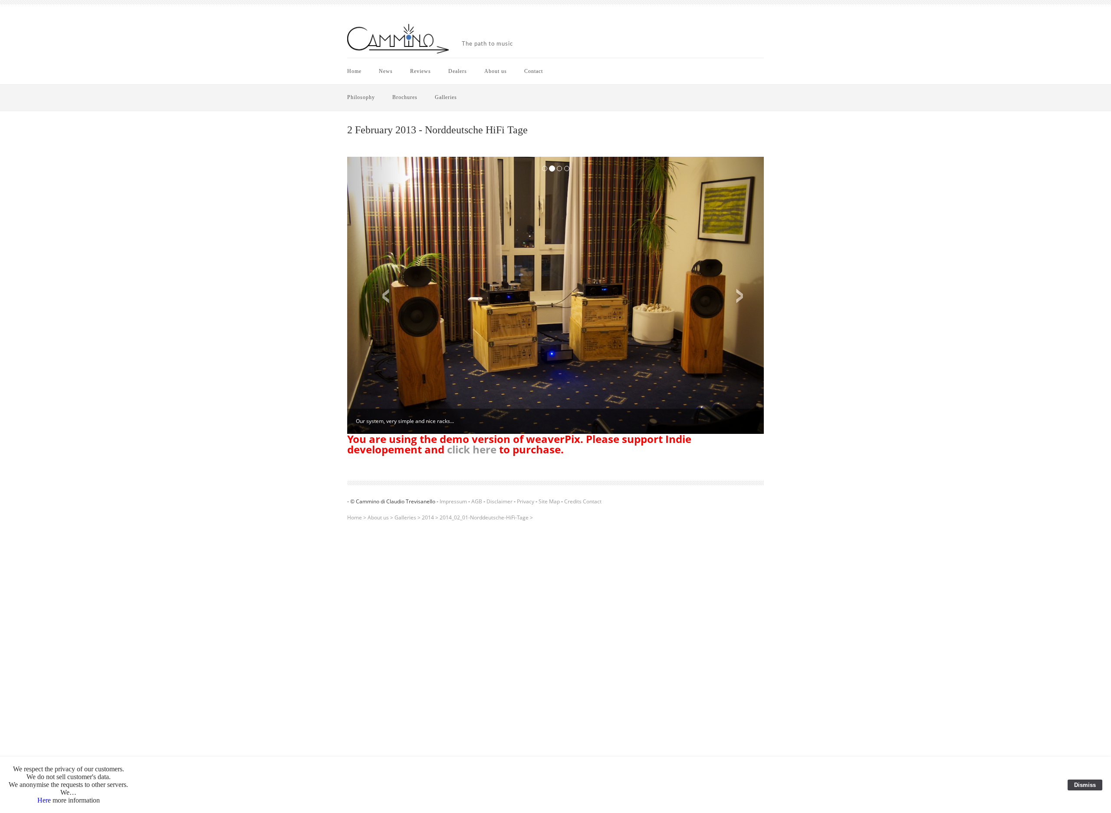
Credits (573, 501)
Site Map (549, 501)
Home (354, 71)
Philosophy (361, 97)
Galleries (446, 97)
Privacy (525, 501)
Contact (533, 71)
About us (495, 71)
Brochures (404, 97)
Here (44, 800)
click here (471, 449)
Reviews (420, 71)
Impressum (453, 501)
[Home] (398, 39)
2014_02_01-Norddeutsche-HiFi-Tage (484, 517)
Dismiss (1085, 785)
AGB (476, 501)
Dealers (457, 71)
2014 (428, 517)
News (386, 71)
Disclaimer (499, 501)
